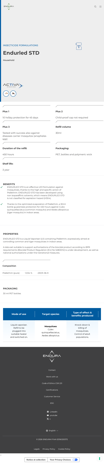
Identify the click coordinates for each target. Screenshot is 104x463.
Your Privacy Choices (60, 459)
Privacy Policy (49, 449)
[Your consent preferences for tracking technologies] (99, 458)
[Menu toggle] (100, 7)
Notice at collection (36, 459)
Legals (37, 449)
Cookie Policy (64, 449)
